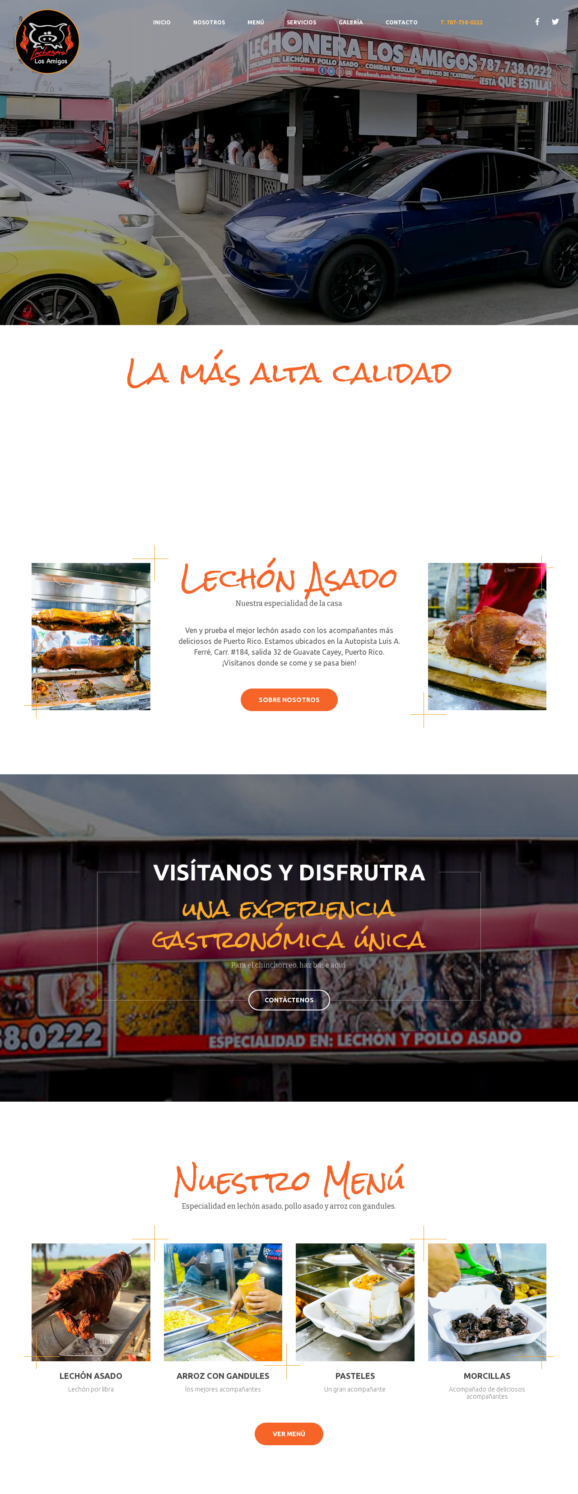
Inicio (162, 22)
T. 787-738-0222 (461, 22)
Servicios (301, 22)
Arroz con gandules (223, 1375)
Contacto (402, 22)
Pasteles (355, 1375)
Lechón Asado (91, 1375)
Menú (255, 22)
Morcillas (487, 1375)
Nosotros (209, 22)
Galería (351, 22)
